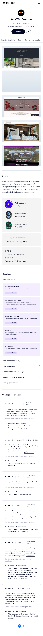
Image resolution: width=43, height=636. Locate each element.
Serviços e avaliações (33, 40)
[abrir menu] (39, 3)
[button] (21, 57)
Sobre (20, 40)
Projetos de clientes (8, 40)
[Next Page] (27, 626)
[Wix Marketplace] (9, 3)
